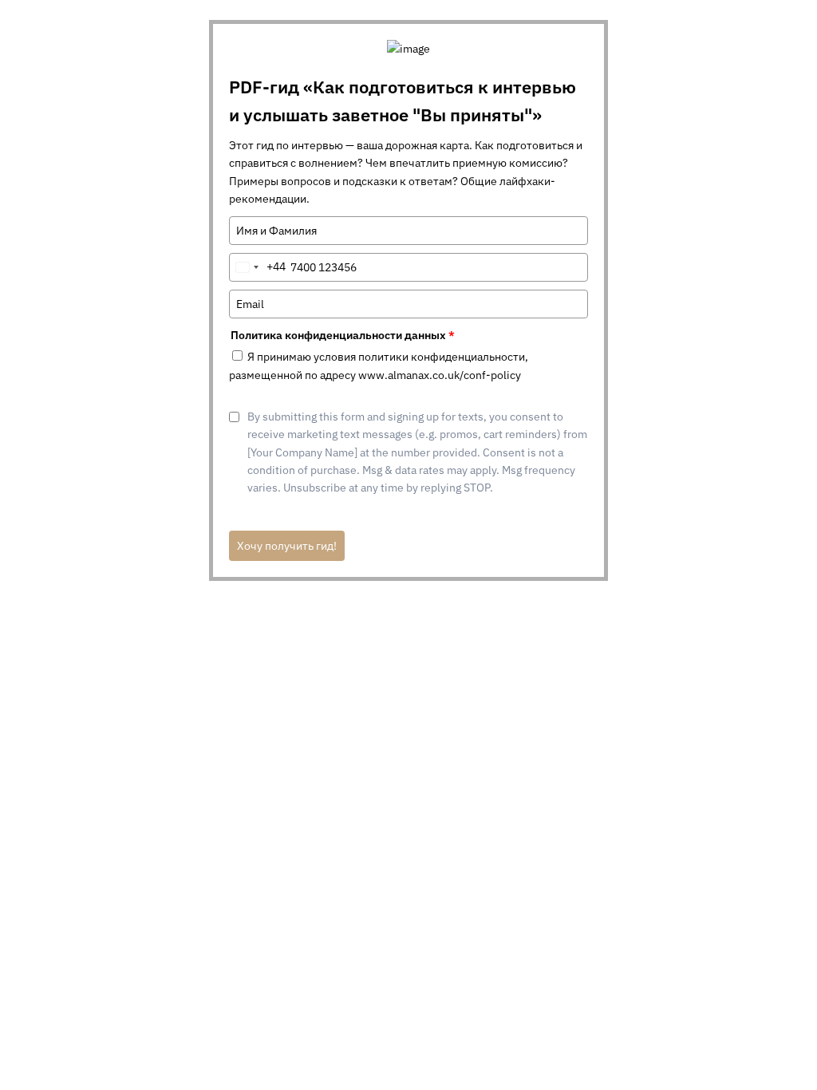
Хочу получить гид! (287, 546)
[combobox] (258, 267)
